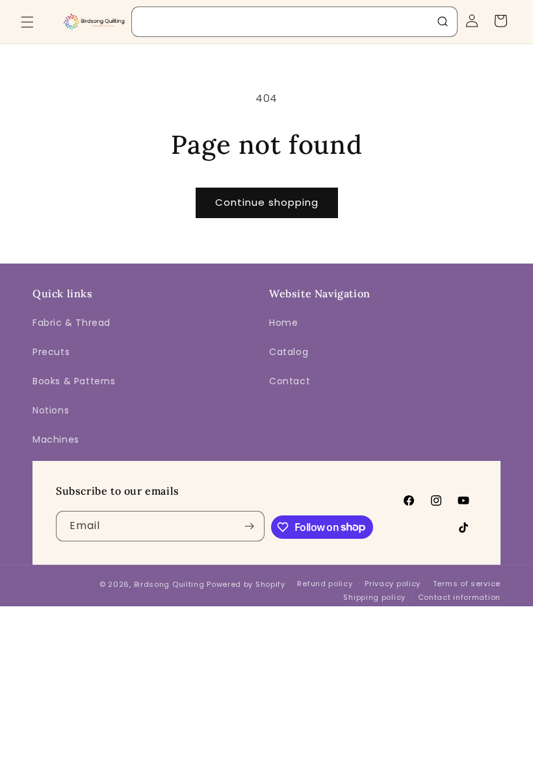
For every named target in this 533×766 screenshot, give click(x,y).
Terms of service (466, 583)
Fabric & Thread (71, 322)
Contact (289, 381)
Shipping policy (374, 597)
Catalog (288, 351)
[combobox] (294, 21)
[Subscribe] (249, 526)
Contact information (459, 597)
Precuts (51, 351)
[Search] (442, 21)
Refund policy (324, 583)
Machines (55, 439)
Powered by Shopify (246, 584)
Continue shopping (266, 202)
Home (283, 322)
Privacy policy (393, 583)
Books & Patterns (74, 381)
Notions (50, 410)
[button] (27, 22)
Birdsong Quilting (169, 584)
